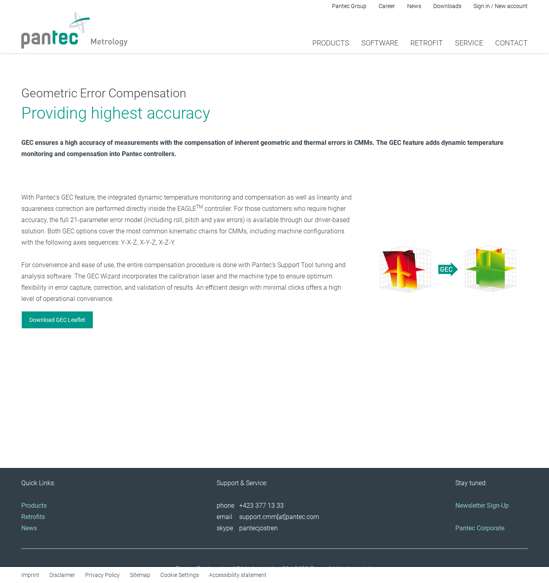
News (29, 528)
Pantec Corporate (479, 528)
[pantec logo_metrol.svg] (74, 30)
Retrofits (33, 517)
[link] (330, 32)
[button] (57, 320)
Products (34, 505)
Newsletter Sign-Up (482, 505)
